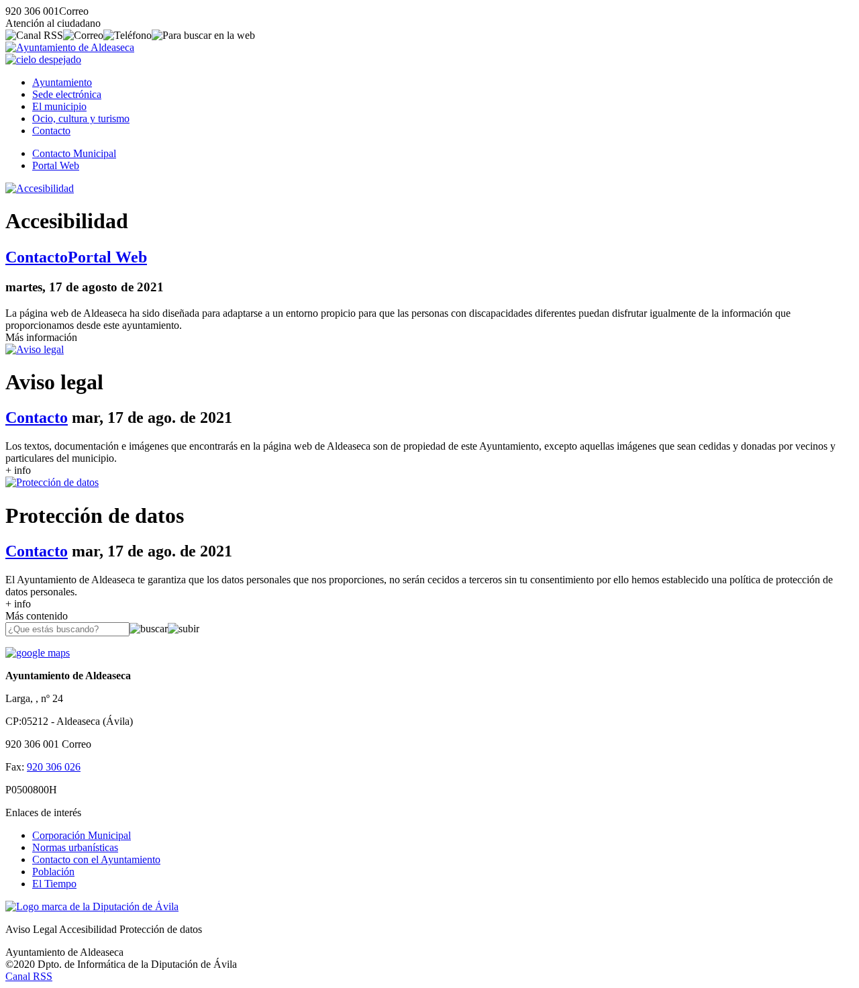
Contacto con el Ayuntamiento (96, 859)
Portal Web (55, 165)
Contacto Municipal (74, 153)
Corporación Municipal (81, 835)
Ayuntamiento (62, 82)
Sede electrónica (66, 94)
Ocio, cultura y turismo (81, 118)
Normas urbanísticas (75, 847)
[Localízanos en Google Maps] (37, 652)
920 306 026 (54, 767)
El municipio (59, 106)
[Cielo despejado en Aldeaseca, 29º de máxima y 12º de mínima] (43, 59)
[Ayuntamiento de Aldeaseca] (69, 47)
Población (53, 871)
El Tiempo (54, 883)
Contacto (51, 130)
